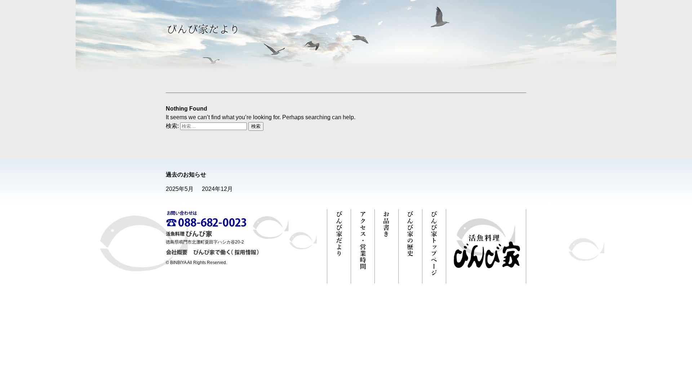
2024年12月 (217, 189)
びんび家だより (339, 246)
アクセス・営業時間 (362, 246)
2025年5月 (180, 189)
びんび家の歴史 (410, 246)
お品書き (386, 246)
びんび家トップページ (434, 246)
